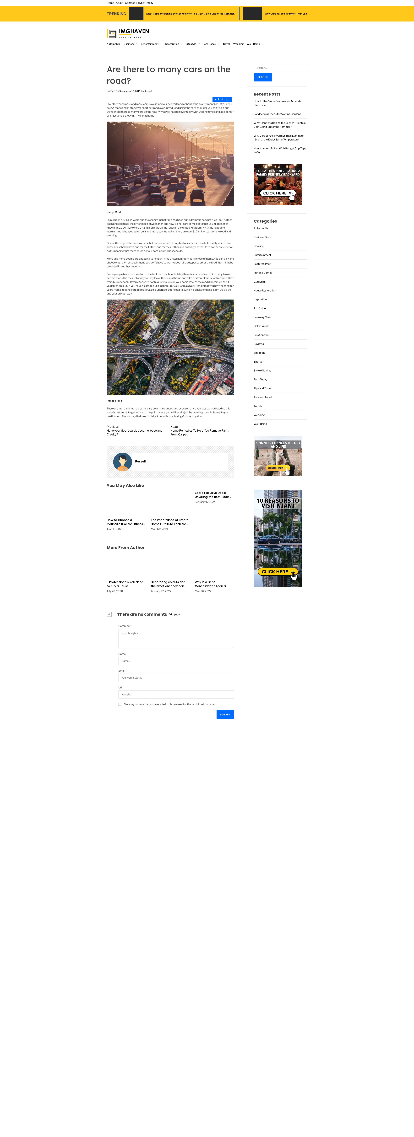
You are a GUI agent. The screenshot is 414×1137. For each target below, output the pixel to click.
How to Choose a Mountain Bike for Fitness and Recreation (125, 524)
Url (120, 687)
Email (121, 670)
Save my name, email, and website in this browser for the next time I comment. (170, 704)
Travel (226, 44)
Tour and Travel (263, 397)
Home (110, 2)
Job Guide (260, 308)
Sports (258, 361)
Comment (124, 625)
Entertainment (149, 44)
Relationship (261, 335)
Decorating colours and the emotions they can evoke (168, 586)
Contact (130, 2)
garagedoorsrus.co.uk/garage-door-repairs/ (157, 289)
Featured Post (262, 263)
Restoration (172, 44)
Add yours (175, 614)
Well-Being (253, 44)
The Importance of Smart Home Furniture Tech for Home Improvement (169, 524)
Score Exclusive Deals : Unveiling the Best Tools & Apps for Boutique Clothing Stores (213, 499)
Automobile (113, 44)
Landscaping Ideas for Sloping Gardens (277, 114)
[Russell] (122, 462)
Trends (258, 406)
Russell (148, 91)
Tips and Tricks (263, 388)
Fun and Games (263, 272)
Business (129, 44)
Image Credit (114, 212)
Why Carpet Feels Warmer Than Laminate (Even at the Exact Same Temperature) (230, 13)
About (119, 2)
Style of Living (262, 370)
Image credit (114, 400)
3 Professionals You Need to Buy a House (125, 584)
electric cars (144, 408)
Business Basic (263, 237)
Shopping (259, 352)
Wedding (238, 44)
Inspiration (260, 299)
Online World (261, 326)
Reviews (259, 343)
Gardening (260, 281)
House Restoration (265, 290)
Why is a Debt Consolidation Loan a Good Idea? (210, 586)
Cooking (259, 246)
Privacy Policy (144, 2)
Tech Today (209, 44)
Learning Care (262, 317)
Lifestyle (191, 44)
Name (122, 653)
